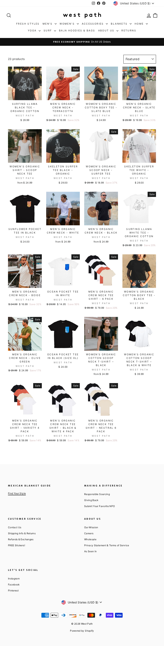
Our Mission (91, 527)
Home (140, 23)
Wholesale (90, 539)
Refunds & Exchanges (21, 539)
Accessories (93, 23)
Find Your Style (17, 493)
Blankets (120, 23)
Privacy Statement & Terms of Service (106, 545)
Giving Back (91, 500)
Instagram (14, 578)
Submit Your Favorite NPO (99, 506)
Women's (68, 23)
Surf (48, 30)
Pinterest (13, 590)
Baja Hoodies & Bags (77, 30)
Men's (48, 23)
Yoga (33, 30)
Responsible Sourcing (97, 494)
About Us (107, 30)
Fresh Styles (28, 23)
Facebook (14, 584)
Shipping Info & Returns (22, 533)
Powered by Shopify (82, 630)
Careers (88, 533)
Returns (128, 30)
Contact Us (14, 527)
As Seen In (90, 551)
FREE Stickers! (16, 545)
